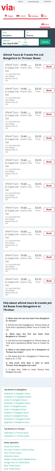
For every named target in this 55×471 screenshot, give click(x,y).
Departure (6, 41)
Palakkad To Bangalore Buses (16, 412)
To (27, 32)
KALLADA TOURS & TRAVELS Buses (19, 449)
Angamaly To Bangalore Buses (17, 422)
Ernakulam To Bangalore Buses (17, 403)
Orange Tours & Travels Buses (17, 462)
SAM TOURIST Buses (13, 453)
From (5, 32)
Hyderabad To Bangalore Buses (17, 393)
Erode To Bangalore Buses (15, 409)
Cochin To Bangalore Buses (15, 400)
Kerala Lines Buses (12, 446)
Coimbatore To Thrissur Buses (16, 436)
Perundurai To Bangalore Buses (17, 419)
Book (49, 67)
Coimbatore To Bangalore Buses (17, 396)
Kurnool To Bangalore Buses (16, 416)
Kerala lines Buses (11, 456)
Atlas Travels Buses (12, 465)
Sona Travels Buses (12, 469)
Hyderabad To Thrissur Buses (16, 433)
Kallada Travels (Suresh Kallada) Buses (20, 459)
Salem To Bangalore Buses (15, 406)
